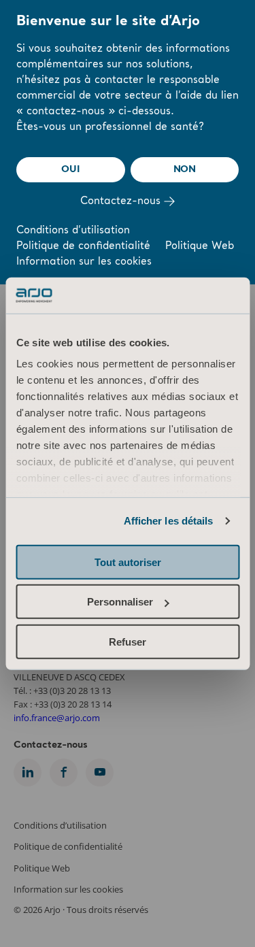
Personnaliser (120, 602)
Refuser (127, 641)
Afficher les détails (169, 521)
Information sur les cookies (84, 262)
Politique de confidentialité (83, 247)
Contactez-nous (122, 202)
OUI (70, 169)
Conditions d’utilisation (73, 231)
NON (184, 169)
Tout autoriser (128, 561)
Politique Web (199, 247)
